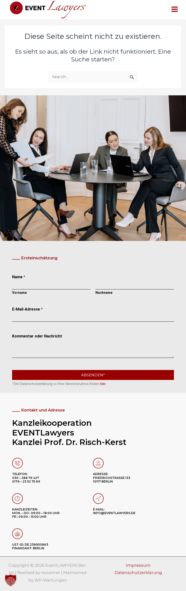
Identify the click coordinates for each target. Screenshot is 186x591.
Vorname (19, 293)
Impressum (138, 565)
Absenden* (93, 375)
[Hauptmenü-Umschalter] (174, 9)
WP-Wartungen (50, 580)
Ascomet (50, 572)
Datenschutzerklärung (138, 572)
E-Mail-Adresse (27, 309)
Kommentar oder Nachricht (37, 336)
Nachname (103, 293)
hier (102, 384)
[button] (10, 580)
